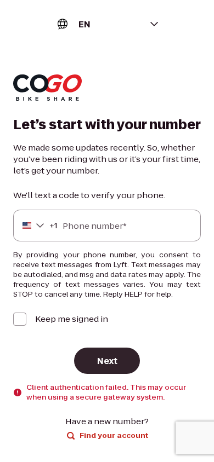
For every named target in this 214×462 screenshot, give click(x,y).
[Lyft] (47, 88)
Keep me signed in (71, 319)
